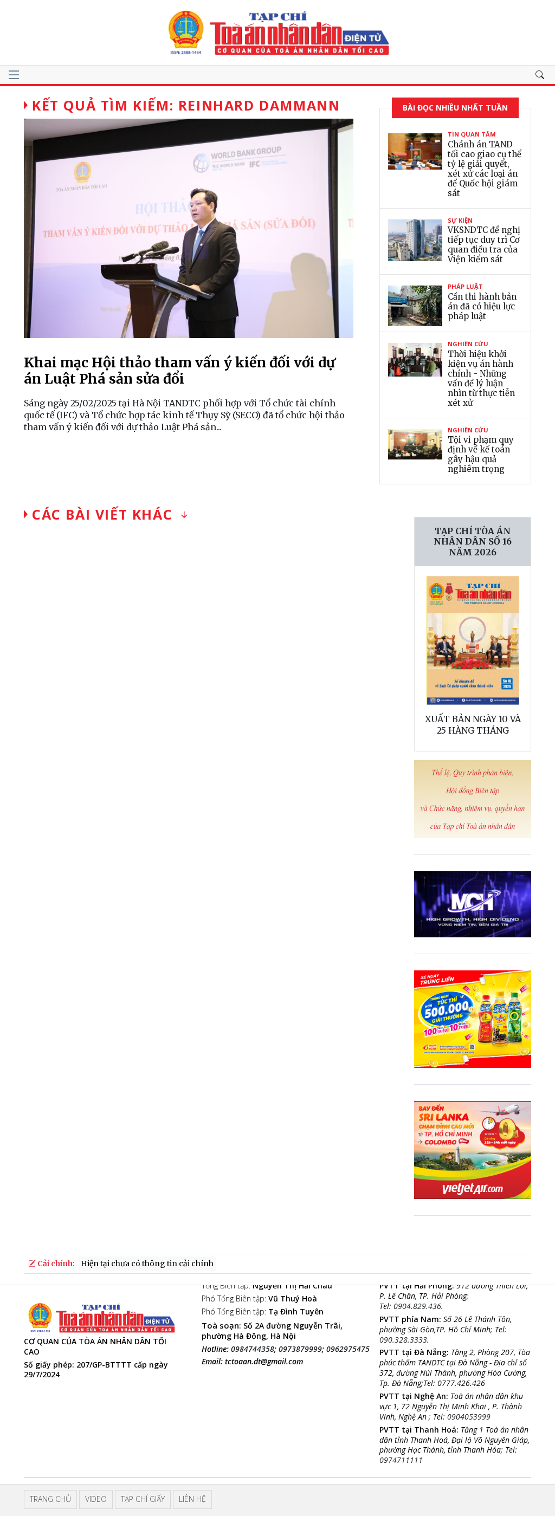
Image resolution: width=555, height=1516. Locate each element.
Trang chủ (50, 1499)
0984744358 (252, 1349)
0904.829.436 (417, 1306)
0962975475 (348, 1349)
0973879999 (300, 1349)
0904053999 (469, 1416)
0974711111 (401, 1460)
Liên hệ (192, 1499)
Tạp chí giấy (143, 1499)
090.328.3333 (403, 1339)
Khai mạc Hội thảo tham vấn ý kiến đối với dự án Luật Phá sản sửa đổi (179, 370)
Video (96, 1499)
